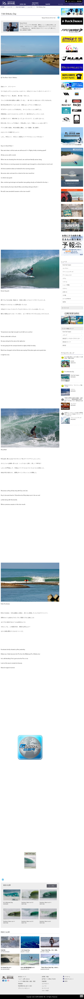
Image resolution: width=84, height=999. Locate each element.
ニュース (9, 7)
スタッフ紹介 (45, 990)
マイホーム (67, 976)
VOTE (65, 981)
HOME (2, 7)
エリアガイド (45, 983)
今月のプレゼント (69, 979)
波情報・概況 (45, 976)
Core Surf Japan (20, 7)
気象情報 (44, 981)
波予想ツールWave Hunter (49, 979)
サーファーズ (45, 988)
